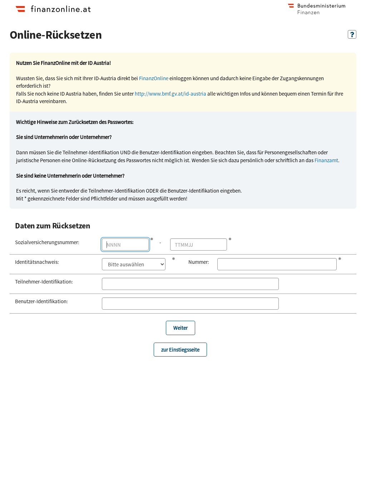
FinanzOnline (153, 78)
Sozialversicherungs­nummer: (47, 242)
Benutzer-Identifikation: (41, 301)
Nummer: (197, 261)
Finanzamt (326, 160)
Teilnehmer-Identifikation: (44, 281)
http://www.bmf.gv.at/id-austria (170, 93)
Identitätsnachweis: (37, 261)
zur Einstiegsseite (180, 349)
